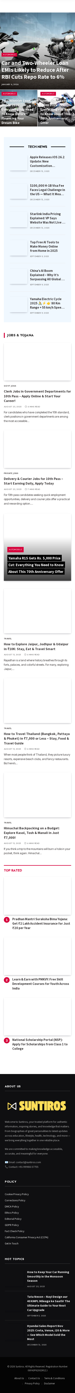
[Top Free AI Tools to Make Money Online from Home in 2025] (19, 248)
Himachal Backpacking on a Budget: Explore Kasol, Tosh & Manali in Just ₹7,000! (32, 833)
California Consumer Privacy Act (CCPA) (26, 1237)
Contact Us (34, 1378)
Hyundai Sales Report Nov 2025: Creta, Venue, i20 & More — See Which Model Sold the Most (48, 1332)
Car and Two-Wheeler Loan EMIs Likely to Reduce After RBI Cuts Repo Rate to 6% (35, 69)
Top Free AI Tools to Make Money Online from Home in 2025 (44, 246)
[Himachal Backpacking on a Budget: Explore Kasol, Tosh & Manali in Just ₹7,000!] (37, 794)
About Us (19, 1378)
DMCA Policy (12, 1206)
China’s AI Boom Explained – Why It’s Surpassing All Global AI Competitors (47, 277)
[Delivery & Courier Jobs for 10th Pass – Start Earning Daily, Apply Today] (37, 449)
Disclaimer (49, 1383)
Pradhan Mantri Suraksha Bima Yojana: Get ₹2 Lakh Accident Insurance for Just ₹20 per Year (41, 923)
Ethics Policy (12, 1212)
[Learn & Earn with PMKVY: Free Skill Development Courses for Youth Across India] (37, 956)
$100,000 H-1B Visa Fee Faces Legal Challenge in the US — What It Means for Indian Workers (47, 191)
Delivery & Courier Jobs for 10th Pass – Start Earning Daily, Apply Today (33, 481)
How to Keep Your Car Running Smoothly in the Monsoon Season (48, 1276)
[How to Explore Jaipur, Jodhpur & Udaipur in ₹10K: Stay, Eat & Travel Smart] (37, 611)
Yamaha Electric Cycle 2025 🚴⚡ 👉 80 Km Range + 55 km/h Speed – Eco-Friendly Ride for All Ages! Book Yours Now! (46, 309)
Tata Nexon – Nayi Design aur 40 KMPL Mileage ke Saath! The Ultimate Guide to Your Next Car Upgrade (48, 1303)
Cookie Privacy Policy (17, 1194)
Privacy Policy (32, 1383)
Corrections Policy (15, 1200)
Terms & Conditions (54, 1378)
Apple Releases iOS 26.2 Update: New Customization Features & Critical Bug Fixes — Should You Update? (47, 167)
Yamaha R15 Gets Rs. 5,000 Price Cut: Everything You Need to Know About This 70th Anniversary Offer (56, 111)
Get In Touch (11, 1243)
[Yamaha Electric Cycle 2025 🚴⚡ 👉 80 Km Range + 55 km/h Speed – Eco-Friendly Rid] (19, 304)
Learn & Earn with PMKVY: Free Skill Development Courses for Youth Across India (40, 983)
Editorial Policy (13, 1219)
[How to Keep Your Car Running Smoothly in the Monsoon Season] (14, 1278)
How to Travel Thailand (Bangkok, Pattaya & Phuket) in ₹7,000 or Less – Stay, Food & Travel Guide (37, 738)
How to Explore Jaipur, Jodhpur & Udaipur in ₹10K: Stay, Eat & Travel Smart (36, 646)
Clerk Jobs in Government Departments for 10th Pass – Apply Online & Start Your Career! (37, 396)
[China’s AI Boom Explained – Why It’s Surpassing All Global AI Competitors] (19, 276)
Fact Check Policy (14, 1231)
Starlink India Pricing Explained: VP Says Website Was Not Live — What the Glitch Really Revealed (47, 222)
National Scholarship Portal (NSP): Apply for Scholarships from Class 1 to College (40, 1044)
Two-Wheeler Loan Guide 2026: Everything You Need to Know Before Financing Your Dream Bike (17, 111)
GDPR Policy (12, 1225)
